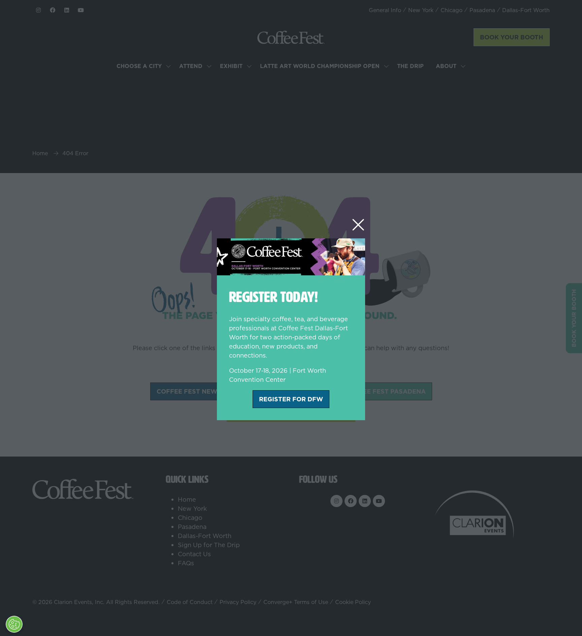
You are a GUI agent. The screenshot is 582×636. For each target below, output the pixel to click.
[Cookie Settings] (14, 624)
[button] (358, 225)
